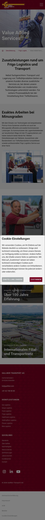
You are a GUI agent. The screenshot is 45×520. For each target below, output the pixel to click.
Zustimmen (36, 280)
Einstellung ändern (12, 280)
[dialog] (22, 260)
